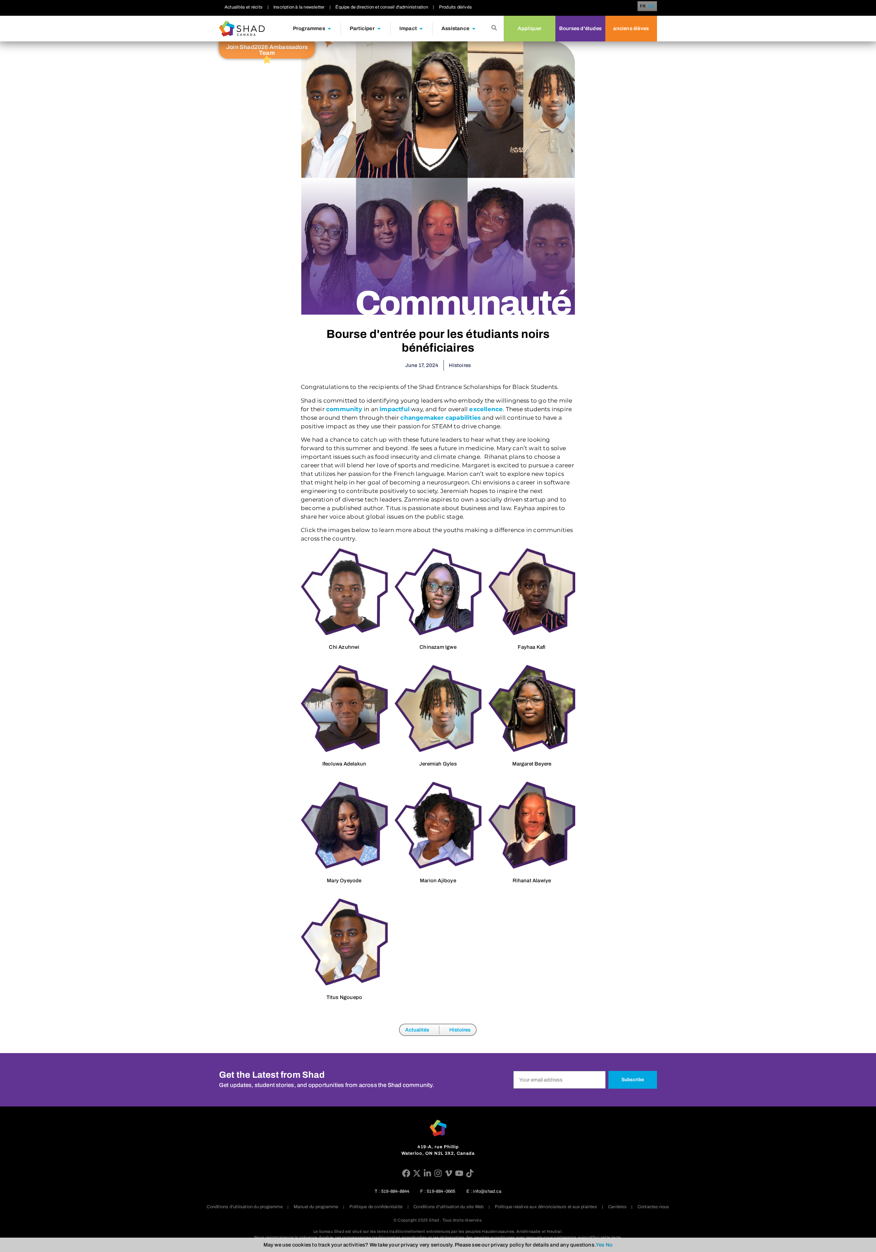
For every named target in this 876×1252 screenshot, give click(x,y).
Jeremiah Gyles (438, 764)
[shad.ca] (438, 1128)
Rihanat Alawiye (532, 880)
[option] (651, 6)
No (609, 1245)
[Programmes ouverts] (329, 28)
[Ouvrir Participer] (379, 28)
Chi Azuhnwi (344, 647)
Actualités (417, 1030)
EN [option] (651, 6)
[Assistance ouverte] (473, 28)
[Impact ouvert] (421, 28)
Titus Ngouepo (344, 997)
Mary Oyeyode (344, 880)
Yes (600, 1245)
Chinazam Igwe (438, 647)
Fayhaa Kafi (531, 647)
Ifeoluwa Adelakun (344, 764)
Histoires (460, 1030)
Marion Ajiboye (438, 880)
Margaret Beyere (532, 764)
